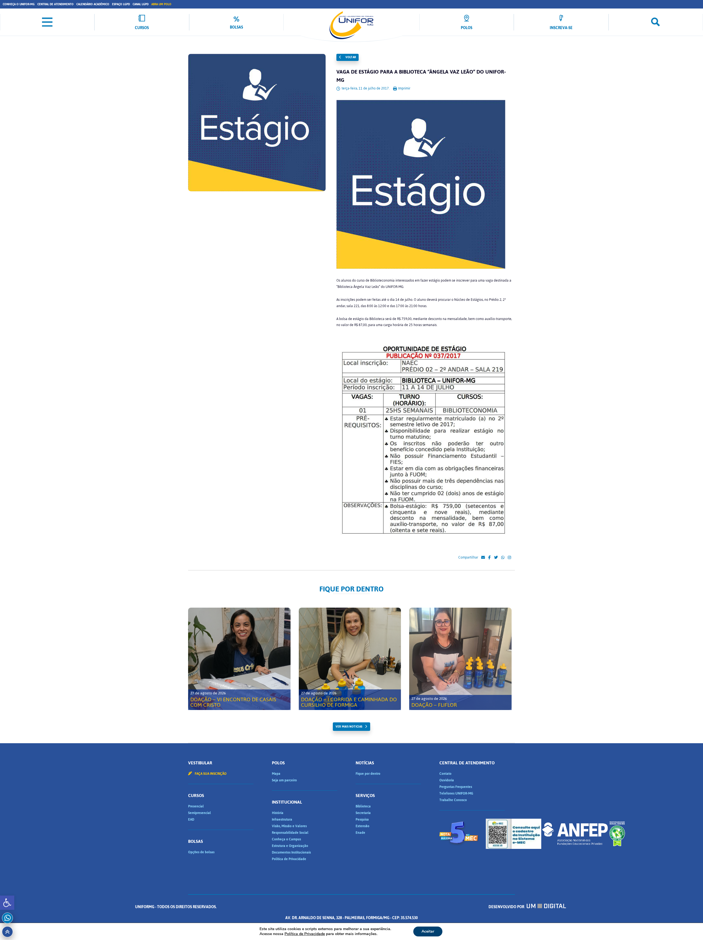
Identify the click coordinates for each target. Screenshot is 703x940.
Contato (445, 773)
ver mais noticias (349, 726)
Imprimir (403, 88)
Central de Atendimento (55, 4)
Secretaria (363, 813)
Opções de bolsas (201, 852)
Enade (360, 832)
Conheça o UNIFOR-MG (19, 4)
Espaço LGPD (121, 4)
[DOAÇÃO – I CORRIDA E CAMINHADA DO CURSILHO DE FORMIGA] (350, 659)
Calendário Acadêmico (92, 4)
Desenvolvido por (507, 907)
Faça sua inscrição (210, 773)
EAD (191, 819)
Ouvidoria (446, 780)
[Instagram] (509, 557)
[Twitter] (496, 557)
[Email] (483, 557)
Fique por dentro (368, 773)
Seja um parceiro (284, 780)
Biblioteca (363, 806)
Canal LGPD (141, 4)
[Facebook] (489, 557)
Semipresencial (199, 813)
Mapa (276, 773)
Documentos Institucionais (291, 852)
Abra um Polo (161, 4)
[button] (7, 903)
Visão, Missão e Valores (289, 826)
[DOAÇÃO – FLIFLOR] (460, 659)
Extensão (362, 826)
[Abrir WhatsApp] (689, 926)
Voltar (350, 57)
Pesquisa (362, 819)
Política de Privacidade (289, 859)
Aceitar (428, 931)
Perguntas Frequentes (455, 787)
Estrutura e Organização (290, 846)
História (277, 813)
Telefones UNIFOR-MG (456, 793)
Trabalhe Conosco (453, 800)
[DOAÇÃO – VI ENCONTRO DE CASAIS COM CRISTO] (239, 659)
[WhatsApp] (503, 557)
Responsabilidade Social (290, 832)
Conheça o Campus (286, 839)
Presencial (196, 806)
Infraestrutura (282, 819)
